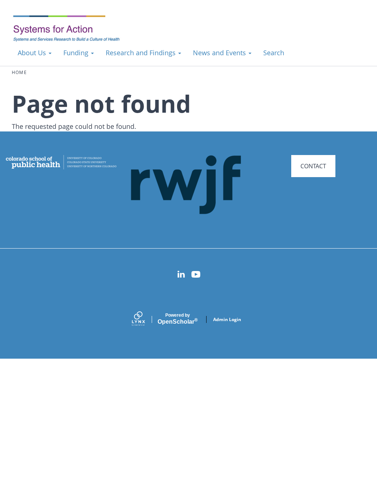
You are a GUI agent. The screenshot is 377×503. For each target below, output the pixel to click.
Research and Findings (141, 52)
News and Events (220, 52)
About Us (33, 52)
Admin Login (227, 319)
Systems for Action (71, 29)
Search (273, 52)
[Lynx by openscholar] (145, 319)
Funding (76, 52)
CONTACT (313, 166)
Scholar (178, 319)
